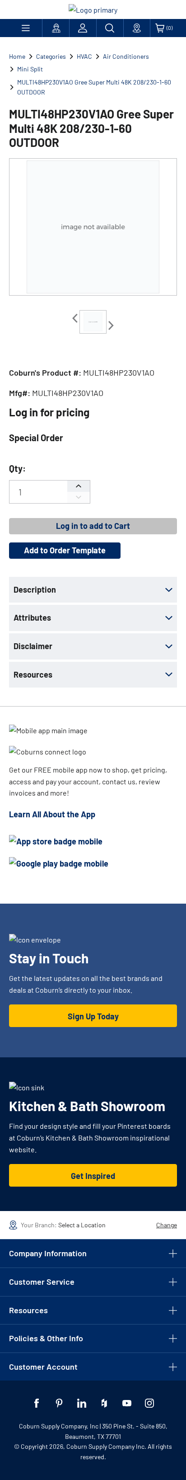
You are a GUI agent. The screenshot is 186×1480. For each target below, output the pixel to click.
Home (17, 56)
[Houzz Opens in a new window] (104, 1403)
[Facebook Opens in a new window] (36, 1403)
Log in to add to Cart (93, 526)
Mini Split (30, 69)
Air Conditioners (126, 56)
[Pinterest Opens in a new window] (59, 1403)
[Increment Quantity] (78, 486)
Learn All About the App (52, 814)
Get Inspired (93, 1176)
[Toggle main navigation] (25, 28)
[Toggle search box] (110, 28)
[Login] (83, 28)
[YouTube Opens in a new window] (126, 1403)
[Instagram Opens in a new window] (149, 1403)
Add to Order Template (65, 550)
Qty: (17, 468)
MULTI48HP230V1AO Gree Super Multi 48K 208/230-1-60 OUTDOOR (94, 87)
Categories (51, 56)
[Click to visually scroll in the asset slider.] (74, 318)
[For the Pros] (55, 28)
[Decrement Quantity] (78, 497)
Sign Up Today (93, 1016)
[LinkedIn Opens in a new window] (81, 1403)
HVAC (84, 56)
